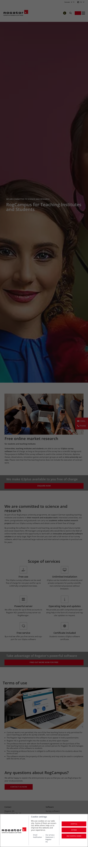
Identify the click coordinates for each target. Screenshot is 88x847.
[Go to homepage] (14, 831)
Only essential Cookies (74, 836)
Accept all (74, 824)
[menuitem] (38, 838)
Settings (74, 830)
